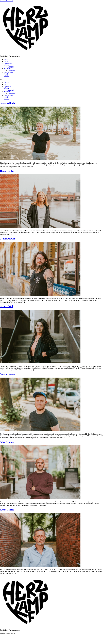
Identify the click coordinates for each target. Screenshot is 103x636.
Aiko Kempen (7, 442)
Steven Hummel (8, 374)
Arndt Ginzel (7, 509)
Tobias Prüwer (7, 238)
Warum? (6, 65)
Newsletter (11, 70)
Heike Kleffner (8, 171)
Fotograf (10, 67)
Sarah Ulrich (6, 306)
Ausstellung (8, 63)
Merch (6, 74)
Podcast (6, 59)
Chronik (6, 76)
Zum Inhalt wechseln (6, 1)
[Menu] (1, 79)
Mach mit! (7, 68)
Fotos (6, 61)
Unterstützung (8, 72)
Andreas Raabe (8, 103)
